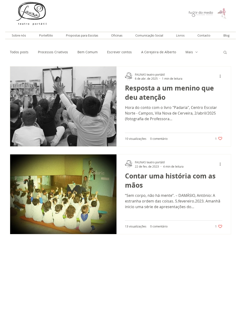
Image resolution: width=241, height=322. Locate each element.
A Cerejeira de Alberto (158, 52)
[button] (225, 52)
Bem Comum (87, 52)
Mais (189, 52)
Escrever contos (119, 52)
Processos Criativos (53, 52)
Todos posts (19, 52)
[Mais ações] (222, 76)
